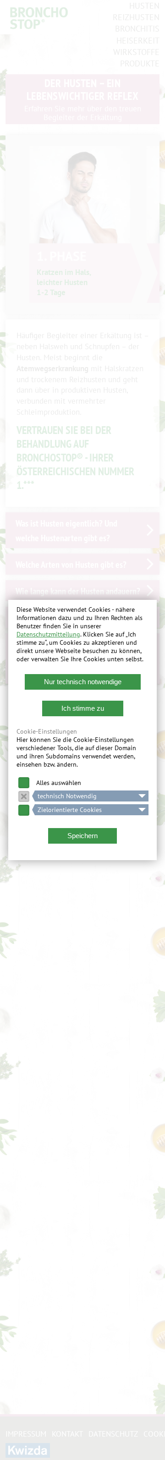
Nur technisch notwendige (82, 682)
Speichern (82, 836)
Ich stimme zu (82, 708)
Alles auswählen (58, 783)
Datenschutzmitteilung (48, 634)
